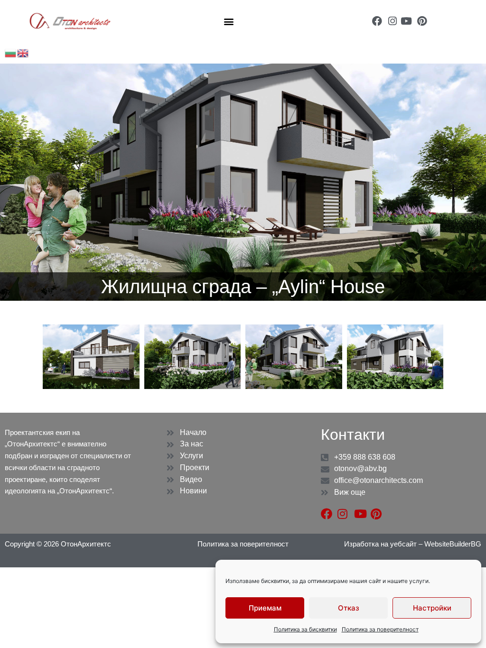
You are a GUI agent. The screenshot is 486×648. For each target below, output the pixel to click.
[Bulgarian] (11, 52)
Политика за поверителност (380, 629)
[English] (23, 52)
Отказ (348, 607)
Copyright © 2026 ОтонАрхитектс (58, 544)
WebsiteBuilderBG (452, 544)
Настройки (432, 607)
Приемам (265, 607)
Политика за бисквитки (305, 629)
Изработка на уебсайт (381, 544)
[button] (229, 21)
